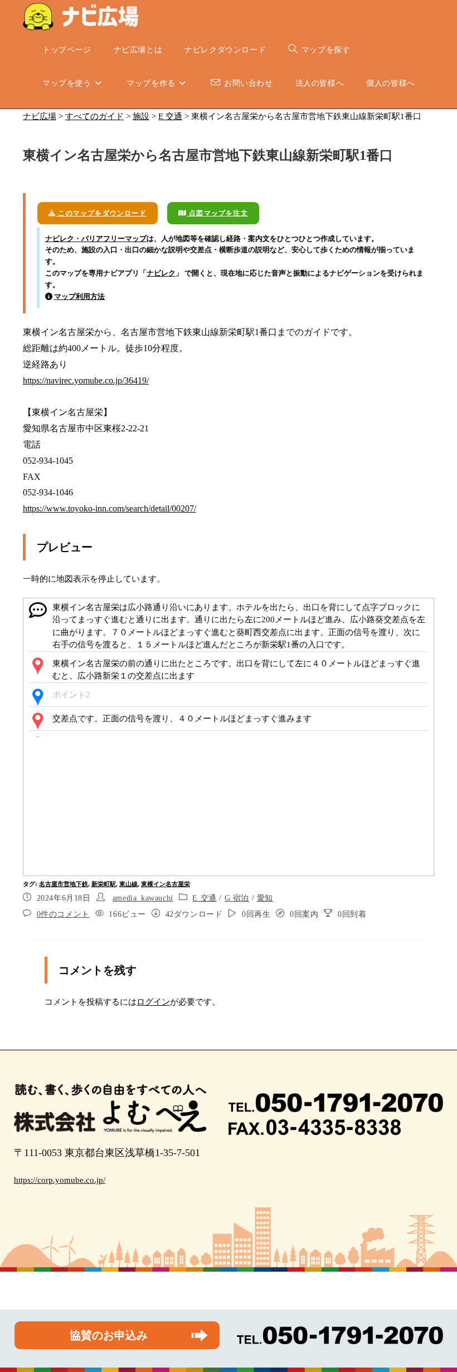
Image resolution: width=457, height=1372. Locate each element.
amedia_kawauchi (143, 898)
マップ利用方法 (79, 296)
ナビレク (161, 273)
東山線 (128, 884)
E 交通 (204, 898)
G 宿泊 (237, 898)
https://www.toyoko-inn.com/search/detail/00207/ (109, 508)
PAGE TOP (436, 1321)
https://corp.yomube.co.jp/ (59, 1180)
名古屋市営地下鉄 (63, 884)
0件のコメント (63, 914)
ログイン (153, 1001)
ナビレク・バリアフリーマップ (96, 238)
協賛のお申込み (109, 1335)
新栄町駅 (103, 884)
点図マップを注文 (217, 213)
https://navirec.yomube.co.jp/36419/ (86, 380)
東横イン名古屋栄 (165, 884)
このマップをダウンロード (101, 213)
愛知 (265, 898)
